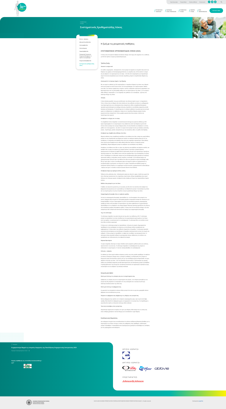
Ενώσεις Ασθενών (193, 2)
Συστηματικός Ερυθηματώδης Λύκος (101, 27)
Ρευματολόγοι (183, 2)
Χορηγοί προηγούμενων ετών (19, 350)
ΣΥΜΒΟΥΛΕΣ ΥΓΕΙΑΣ (83, 22)
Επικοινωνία (202, 2)
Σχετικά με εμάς (174, 2)
